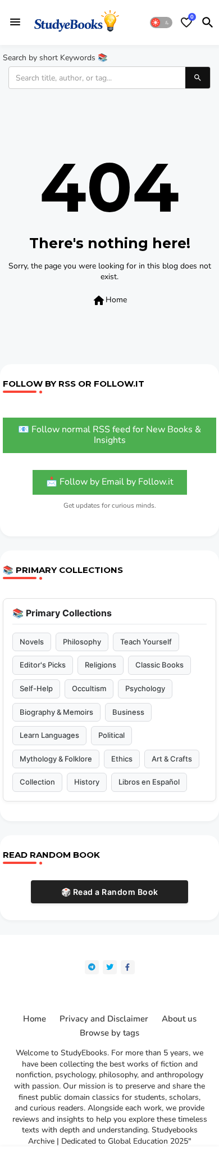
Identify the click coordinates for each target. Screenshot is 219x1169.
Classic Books (159, 664)
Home (109, 300)
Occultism (89, 688)
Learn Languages (49, 735)
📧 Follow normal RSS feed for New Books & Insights (109, 435)
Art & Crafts (172, 758)
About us (179, 1019)
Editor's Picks (43, 664)
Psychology (145, 688)
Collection (37, 781)
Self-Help (36, 688)
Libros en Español (149, 781)
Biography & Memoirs (56, 711)
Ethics (122, 758)
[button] (161, 22)
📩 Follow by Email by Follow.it (110, 482)
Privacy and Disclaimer (104, 1019)
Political (111, 735)
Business (128, 711)
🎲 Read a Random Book (109, 892)
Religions (100, 664)
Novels (32, 641)
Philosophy (82, 641)
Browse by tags (109, 1033)
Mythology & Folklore (56, 758)
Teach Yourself (146, 641)
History (86, 781)
